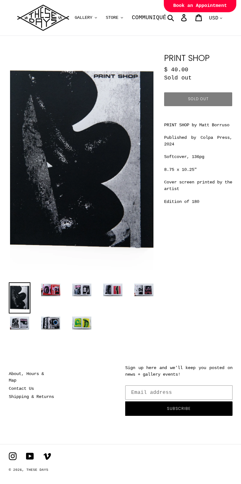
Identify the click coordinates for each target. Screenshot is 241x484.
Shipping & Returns (31, 396)
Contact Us (21, 388)
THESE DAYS (37, 470)
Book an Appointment (200, 5)
